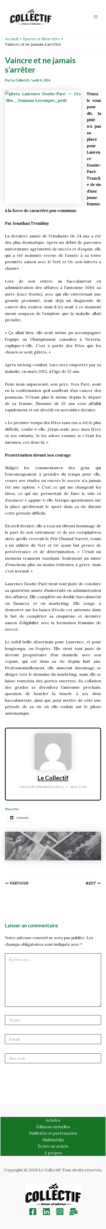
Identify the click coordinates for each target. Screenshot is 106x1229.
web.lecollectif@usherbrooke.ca (41, 787)
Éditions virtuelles (53, 1126)
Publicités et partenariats (53, 1133)
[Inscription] (73, 1212)
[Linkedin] (46, 1212)
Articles (53, 1120)
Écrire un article (53, 1146)
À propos (53, 1152)
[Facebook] (33, 1212)
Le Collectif (53, 777)
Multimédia (53, 1139)
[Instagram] (60, 1212)
